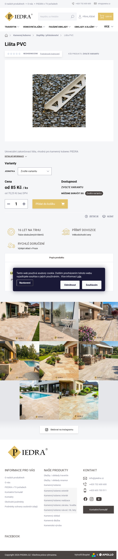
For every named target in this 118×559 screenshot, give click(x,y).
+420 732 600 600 (98, 484)
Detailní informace (14, 156)
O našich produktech (14, 4)
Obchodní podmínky (14, 502)
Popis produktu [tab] (56, 257)
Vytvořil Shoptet (82, 554)
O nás (30, 4)
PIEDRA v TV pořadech (47, 4)
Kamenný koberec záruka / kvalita (60, 505)
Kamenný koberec (52, 485)
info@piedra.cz (96, 478)
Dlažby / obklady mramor (56, 480)
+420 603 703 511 (98, 490)
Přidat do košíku (45, 203)
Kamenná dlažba (52, 520)
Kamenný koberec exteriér (56, 491)
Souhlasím (92, 284)
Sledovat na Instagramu (61, 429)
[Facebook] (85, 498)
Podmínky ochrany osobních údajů (21, 506)
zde (79, 276)
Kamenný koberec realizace (57, 500)
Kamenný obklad (52, 516)
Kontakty (9, 497)
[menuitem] (12, 27)
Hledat (72, 16)
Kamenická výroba (53, 525)
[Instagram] (91, 498)
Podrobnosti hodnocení (50, 54)
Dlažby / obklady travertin (56, 475)
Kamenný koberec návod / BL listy (60, 510)
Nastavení (24, 282)
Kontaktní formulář (98, 509)
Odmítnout (70, 284)
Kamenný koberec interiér (56, 495)
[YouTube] (98, 498)
